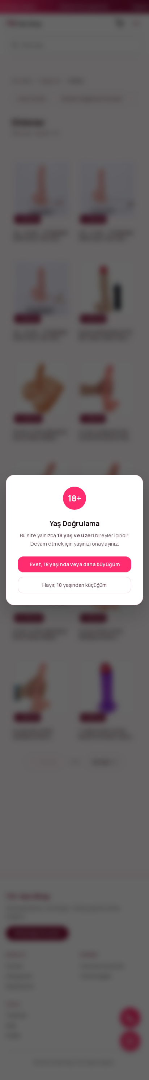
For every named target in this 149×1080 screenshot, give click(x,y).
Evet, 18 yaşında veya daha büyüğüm (75, 564)
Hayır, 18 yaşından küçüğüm (74, 584)
